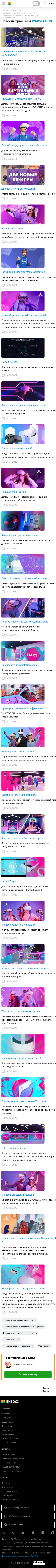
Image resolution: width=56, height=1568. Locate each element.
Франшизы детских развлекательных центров (23, 1326)
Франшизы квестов (11, 1339)
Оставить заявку (28, 1374)
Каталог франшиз (9, 10)
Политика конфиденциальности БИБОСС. (20, 1556)
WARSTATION (42, 21)
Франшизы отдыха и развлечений (16, 13)
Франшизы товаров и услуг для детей (20, 1333)
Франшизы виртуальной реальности (17, 15)
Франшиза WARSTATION (12, 17)
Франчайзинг (44, 1346)
